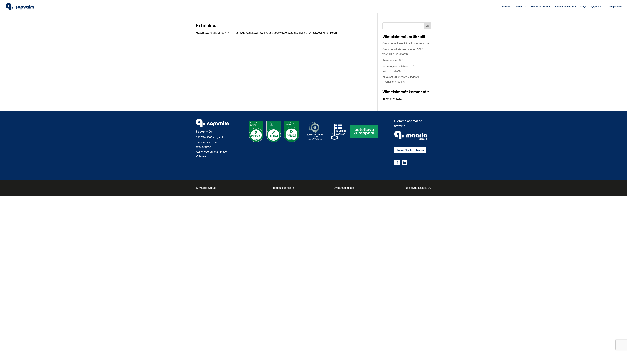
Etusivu (506, 6)
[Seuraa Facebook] (397, 162)
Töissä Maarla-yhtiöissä (410, 150)
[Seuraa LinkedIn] (404, 162)
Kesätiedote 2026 (392, 60)
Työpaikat (596, 6)
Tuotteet (518, 6)
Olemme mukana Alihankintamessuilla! (406, 43)
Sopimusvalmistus (540, 6)
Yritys (583, 6)
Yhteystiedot (615, 6)
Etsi (427, 25)
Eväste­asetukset (344, 187)
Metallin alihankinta (565, 6)
